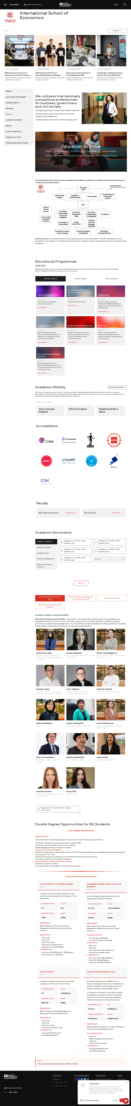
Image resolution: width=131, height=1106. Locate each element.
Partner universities (116, 387)
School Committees (13, 131)
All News (116, 31)
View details (42, 307)
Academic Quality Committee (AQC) (50, 598)
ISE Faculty (102, 513)
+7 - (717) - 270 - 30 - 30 (60, 1082)
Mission (9, 91)
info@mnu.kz (56, 1079)
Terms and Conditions (93, 1100)
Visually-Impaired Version (34, 4)
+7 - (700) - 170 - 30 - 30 (60, 1086)
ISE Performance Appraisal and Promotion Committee (81, 598)
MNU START (121, 1079)
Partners (9, 108)
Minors (8, 126)
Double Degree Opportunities (17, 143)
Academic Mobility (13, 103)
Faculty (9, 114)
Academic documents (14, 120)
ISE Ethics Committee (112, 598)
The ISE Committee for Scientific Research (50, 606)
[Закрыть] (127, 1082)
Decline (115, 1100)
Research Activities (13, 137)
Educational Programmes (16, 97)
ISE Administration (56, 513)
